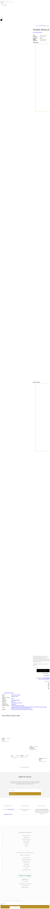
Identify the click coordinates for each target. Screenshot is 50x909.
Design (16, 709)
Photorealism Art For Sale (25, 708)
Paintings (8, 738)
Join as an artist (26, 862)
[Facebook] (48, 685)
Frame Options (36, 382)
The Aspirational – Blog (26, 869)
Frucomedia (18, 900)
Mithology (21, 709)
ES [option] (5, 5)
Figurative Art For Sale (19, 706)
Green (20, 702)
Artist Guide (26, 864)
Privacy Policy (26, 837)
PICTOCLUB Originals (37, 32)
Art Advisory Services (26, 860)
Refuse (18, 907)
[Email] (48, 683)
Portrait (31, 709)
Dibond (12, 701)
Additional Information (9, 692)
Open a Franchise (26, 866)
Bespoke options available (43, 678)
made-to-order (14, 696)
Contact (26, 844)
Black (15, 702)
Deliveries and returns (26, 839)
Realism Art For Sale (15, 708)
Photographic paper (15, 700)
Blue (18, 702)
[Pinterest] (48, 688)
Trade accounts (26, 842)
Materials (35, 36)
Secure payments (26, 840)
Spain (12, 698)
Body (14, 709)
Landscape (13, 704)
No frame (13, 705)
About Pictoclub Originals (26, 859)
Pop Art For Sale (35, 706)
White (12, 702)
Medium (35, 38)
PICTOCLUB (7, 900)
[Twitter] (48, 687)
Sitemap (26, 846)
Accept (12, 907)
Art (11, 709)
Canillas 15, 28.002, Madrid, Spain (25, 883)
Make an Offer (46, 675)
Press (26, 867)
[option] (6, 5)
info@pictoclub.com (8, 814)
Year (34, 35)
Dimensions (36, 42)
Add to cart (43, 670)
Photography (26, 709)
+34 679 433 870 (46, 677)
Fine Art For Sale (43, 706)
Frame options (35, 40)
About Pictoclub (26, 857)
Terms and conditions (26, 835)
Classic (12, 706)
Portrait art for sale (28, 706)
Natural (22, 705)
